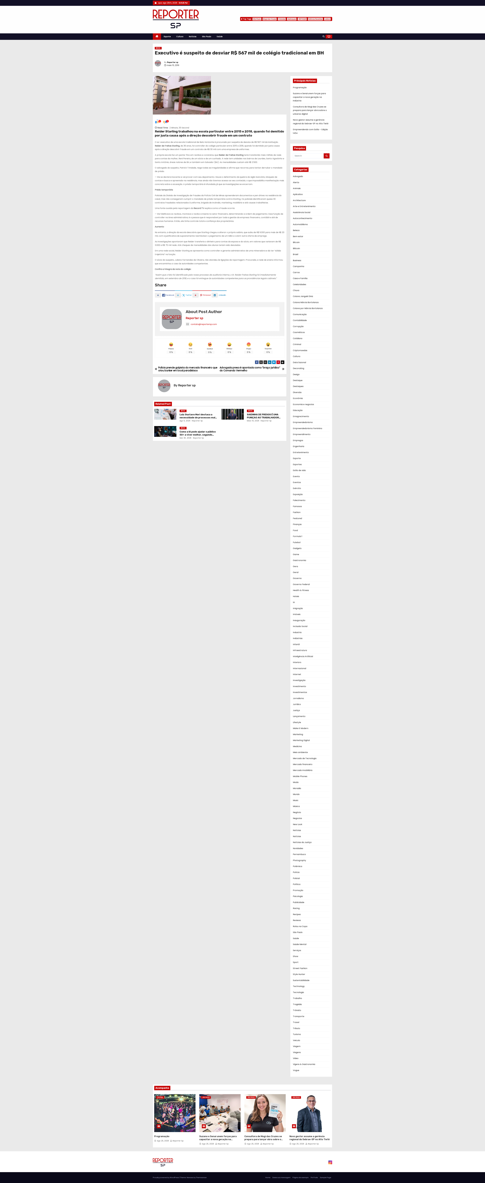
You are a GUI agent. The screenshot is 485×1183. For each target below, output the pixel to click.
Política (296, 884)
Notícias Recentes (315, 19)
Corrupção (298, 326)
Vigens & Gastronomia (304, 1064)
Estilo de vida (299, 470)
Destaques (298, 386)
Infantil (296, 644)
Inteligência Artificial (303, 656)
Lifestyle (297, 722)
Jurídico (297, 704)
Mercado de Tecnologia (304, 758)
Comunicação (300, 314)
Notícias (193, 36)
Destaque (297, 380)
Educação (298, 410)
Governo (297, 578)
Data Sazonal (299, 362)
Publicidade (298, 902)
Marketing (298, 734)
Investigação (299, 680)
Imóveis (296, 614)
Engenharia (298, 446)
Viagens (297, 1052)
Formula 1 (297, 536)
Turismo (297, 1034)
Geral (295, 572)
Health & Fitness (301, 590)
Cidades (281, 19)
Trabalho (297, 998)
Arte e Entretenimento (304, 206)
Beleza (296, 230)
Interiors (297, 662)
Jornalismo (298, 698)
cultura (327, 19)
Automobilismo (300, 224)
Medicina (297, 746)
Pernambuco (299, 854)
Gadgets (297, 548)
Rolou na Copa (300, 926)
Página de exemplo (301, 1177)
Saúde (220, 36)
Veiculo (296, 1040)
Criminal (297, 344)
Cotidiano (297, 338)
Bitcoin (296, 242)
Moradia (297, 788)
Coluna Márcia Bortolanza (306, 302)
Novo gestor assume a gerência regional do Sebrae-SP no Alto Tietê (309, 1138)
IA (294, 602)
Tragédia (297, 1004)
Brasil (158, 48)
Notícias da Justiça (302, 842)
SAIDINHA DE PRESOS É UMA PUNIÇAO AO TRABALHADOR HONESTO (263, 417)
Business (297, 260)
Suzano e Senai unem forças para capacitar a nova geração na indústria (309, 97)
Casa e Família (300, 278)
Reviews (297, 920)
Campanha (298, 266)
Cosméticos (299, 332)
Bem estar (298, 236)
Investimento (299, 686)
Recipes (297, 914)
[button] (324, 36)
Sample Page (325, 1177)
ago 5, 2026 (185, 420)
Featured (297, 518)
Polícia (296, 872)
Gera (295, 566)
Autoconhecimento (302, 218)
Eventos (297, 482)
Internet (297, 674)
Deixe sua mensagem (281, 1177)
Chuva (296, 290)
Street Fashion (300, 968)
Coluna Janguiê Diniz (303, 296)
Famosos (297, 506)
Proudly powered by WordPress (166, 1177)
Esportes (297, 464)
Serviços (297, 950)
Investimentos (300, 692)
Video (295, 1058)
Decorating (298, 368)
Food (295, 530)
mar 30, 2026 (185, 438)
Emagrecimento (301, 416)
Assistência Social (301, 212)
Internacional (299, 668)
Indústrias (297, 638)
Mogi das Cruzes (269, 19)
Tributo (296, 1028)
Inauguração (299, 620)
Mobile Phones (300, 776)
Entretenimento (301, 452)
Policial (296, 878)
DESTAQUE (302, 19)
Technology (299, 986)
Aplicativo (298, 194)
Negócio (297, 812)
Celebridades (299, 284)
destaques (291, 19)
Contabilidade (300, 320)
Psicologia (298, 896)
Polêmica (297, 866)
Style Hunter (299, 974)
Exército (297, 488)
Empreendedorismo (303, 422)
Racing (296, 908)
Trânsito (297, 1010)
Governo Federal (301, 584)
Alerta (296, 182)
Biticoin (296, 248)
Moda (295, 782)
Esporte (167, 36)
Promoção (298, 890)
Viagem (296, 1046)
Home (267, 1177)
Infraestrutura (300, 650)
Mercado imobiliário (302, 770)
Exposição (298, 494)
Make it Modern (300, 728)
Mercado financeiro (302, 764)
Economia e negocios (303, 404)
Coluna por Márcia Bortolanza (308, 308)
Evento (296, 476)
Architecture (299, 200)
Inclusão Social (300, 626)
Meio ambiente (300, 752)
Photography (299, 860)
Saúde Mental (299, 944)
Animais (297, 188)
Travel (296, 1022)
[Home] (157, 36)
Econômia (298, 398)
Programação (300, 87)
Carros (296, 272)
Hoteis (296, 596)
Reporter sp (172, 62)
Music (295, 800)
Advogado (298, 176)
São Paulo (257, 19)
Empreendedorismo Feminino (307, 428)
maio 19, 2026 (253, 420)
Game (296, 554)
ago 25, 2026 (163, 1141)
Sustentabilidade (301, 980)
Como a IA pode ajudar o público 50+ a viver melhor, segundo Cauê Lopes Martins (198, 434)
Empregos (298, 440)
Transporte (298, 1016)
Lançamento (299, 716)
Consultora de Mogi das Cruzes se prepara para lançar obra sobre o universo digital (310, 110)
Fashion (296, 512)
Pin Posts (314, 1177)
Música (296, 806)
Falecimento (299, 500)
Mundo (296, 794)
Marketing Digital (301, 740)
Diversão (297, 392)
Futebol (296, 542)
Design (296, 374)
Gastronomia (299, 560)
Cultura (179, 36)
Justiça (296, 710)
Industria (297, 632)
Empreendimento (301, 434)
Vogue (296, 1070)
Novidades (298, 848)
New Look (297, 824)
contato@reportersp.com (204, 324)
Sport (295, 962)
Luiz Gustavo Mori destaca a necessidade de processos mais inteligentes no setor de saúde (198, 417)
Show (295, 956)
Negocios (297, 818)
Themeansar (201, 1177)
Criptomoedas (300, 350)
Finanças (297, 524)
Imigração (298, 608)
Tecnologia (298, 992)
